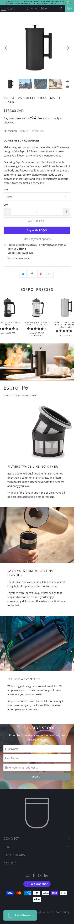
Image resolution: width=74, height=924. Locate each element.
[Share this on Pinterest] (41, 274)
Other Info (38, 131)
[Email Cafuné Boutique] (27, 876)
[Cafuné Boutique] (37, 8)
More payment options (37, 239)
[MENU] (2, 8)
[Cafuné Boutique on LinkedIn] (46, 876)
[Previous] (6, 48)
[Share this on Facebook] (32, 274)
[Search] (61, 8)
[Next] (68, 48)
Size (6, 189)
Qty (6, 204)
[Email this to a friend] (50, 274)
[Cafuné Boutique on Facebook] (33, 876)
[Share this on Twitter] (23, 274)
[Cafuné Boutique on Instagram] (40, 876)
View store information (19, 258)
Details (24, 131)
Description (10, 131)
